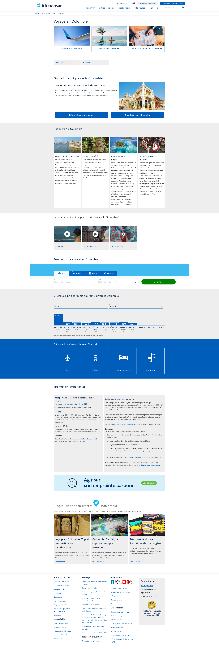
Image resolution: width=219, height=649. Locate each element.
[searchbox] (174, 7)
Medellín (86, 62)
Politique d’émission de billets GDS (94, 633)
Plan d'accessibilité (61, 623)
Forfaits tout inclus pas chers (121, 623)
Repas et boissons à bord (120, 635)
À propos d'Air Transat (61, 581)
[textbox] (73, 281)
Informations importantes (81, 114)
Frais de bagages (60, 601)
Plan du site (58, 639)
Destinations (124, 8)
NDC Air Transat (116, 631)
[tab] (67, 238)
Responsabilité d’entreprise (63, 605)
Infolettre (114, 596)
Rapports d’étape (60, 627)
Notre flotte (58, 597)
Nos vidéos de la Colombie (137, 114)
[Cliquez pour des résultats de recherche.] (183, 7)
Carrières (57, 615)
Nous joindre (156, 7)
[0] (142, 320)
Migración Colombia (136, 457)
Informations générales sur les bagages (122, 640)
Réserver (90, 8)
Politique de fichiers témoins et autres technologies (93, 599)
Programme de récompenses (172, 3)
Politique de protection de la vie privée (94, 593)
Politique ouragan (117, 616)
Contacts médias (117, 604)
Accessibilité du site (61, 635)
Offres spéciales (106, 8)
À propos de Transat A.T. (62, 585)
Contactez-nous (116, 600)
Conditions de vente (89, 588)
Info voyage (139, 8)
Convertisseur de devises (120, 612)
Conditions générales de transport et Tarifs (94, 582)
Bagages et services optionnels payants (93, 627)
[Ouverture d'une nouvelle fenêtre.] (112, 582)
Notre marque (59, 589)
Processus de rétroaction (63, 631)
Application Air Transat (119, 588)
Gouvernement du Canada (79, 439)
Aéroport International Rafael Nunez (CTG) (71, 404)
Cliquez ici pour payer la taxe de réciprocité (121, 424)
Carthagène (59, 62)
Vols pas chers (116, 620)
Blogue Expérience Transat (120, 592)
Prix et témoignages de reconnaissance (62, 610)
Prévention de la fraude (90, 641)
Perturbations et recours (91, 604)
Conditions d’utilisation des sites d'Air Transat (94, 609)
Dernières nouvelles (118, 627)
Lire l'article (60, 561)
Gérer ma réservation (147, 3)
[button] (61, 273)
